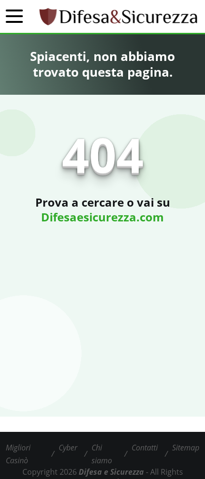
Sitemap (185, 447)
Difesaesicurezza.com (102, 217)
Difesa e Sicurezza (111, 472)
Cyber (68, 447)
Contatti (145, 447)
